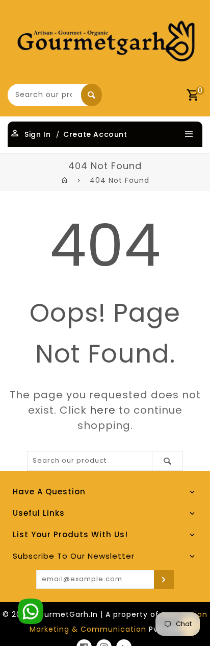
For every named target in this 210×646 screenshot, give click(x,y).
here (103, 410)
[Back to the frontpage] (65, 180)
